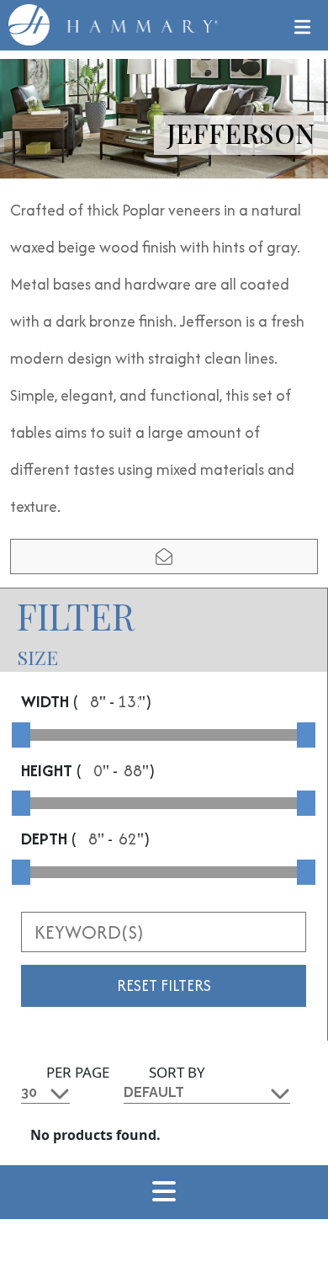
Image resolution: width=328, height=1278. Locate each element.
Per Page (77, 1072)
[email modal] (164, 556)
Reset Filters (164, 985)
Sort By (177, 1072)
